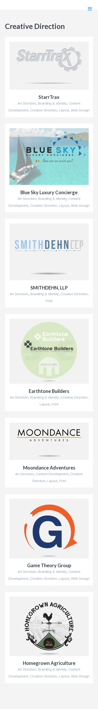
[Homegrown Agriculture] (48, 626)
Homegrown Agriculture (49, 663)
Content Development (52, 474)
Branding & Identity (52, 103)
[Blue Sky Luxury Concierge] (48, 156)
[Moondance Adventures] (48, 441)
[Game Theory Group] (48, 528)
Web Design (80, 110)
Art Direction (27, 103)
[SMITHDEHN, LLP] (48, 251)
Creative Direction (43, 110)
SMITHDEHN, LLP (49, 287)
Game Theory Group (49, 565)
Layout (64, 110)
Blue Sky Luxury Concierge (49, 192)
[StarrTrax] (48, 66)
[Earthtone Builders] (48, 351)
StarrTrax (49, 97)
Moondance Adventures (49, 467)
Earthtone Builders (49, 391)
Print (49, 301)
